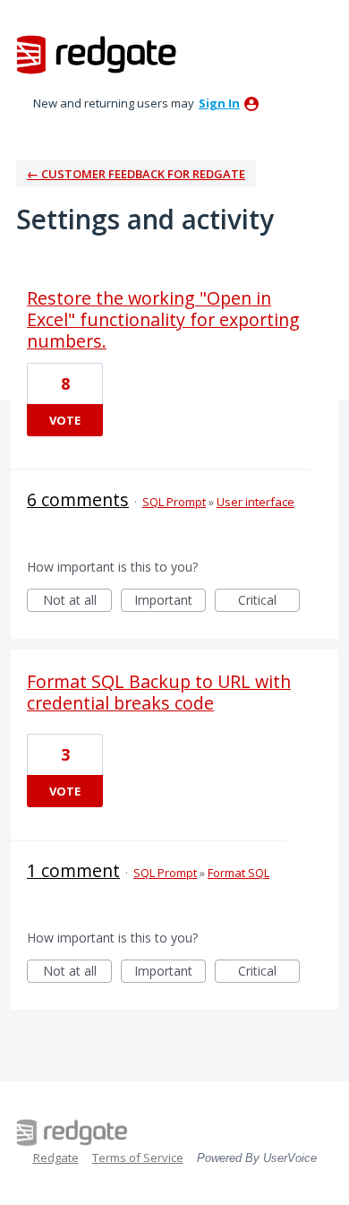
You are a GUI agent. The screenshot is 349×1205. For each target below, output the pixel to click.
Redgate (56, 1157)
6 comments (78, 499)
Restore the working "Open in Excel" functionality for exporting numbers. (163, 319)
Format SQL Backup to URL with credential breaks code (159, 692)
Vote (65, 420)
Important (170, 601)
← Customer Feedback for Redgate (136, 174)
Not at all (77, 601)
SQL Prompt (174, 502)
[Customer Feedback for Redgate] (96, 53)
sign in (219, 103)
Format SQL (238, 873)
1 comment (73, 870)
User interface (255, 502)
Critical (269, 601)
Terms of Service (137, 1157)
